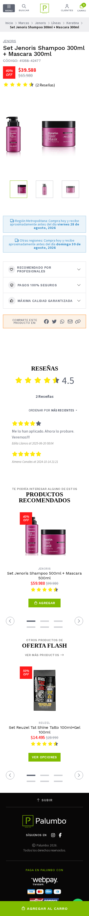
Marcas (24, 23)
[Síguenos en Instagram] (53, 835)
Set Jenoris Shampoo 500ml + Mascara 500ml (44, 575)
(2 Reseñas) (45, 85)
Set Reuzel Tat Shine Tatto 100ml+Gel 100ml (44, 729)
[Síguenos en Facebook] (60, 835)
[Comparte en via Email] (70, 321)
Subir (46, 800)
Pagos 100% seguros (37, 285)
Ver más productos (42, 655)
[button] (78, 321)
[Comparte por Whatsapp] (62, 321)
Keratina (73, 23)
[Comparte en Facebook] (46, 321)
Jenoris (40, 23)
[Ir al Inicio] (44, 9)
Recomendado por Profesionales (34, 269)
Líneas (56, 23)
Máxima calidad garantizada (45, 301)
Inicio (9, 23)
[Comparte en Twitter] (54, 321)
